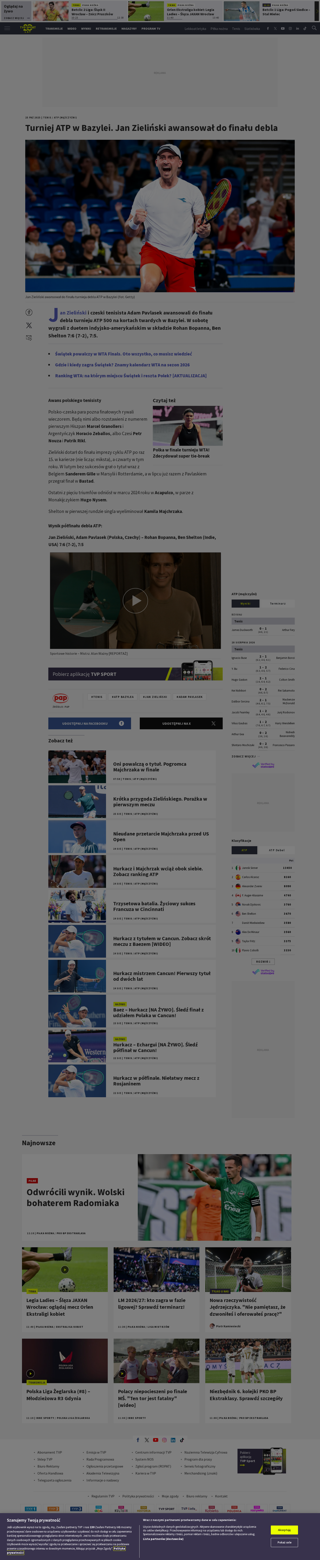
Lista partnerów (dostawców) (163, 1539)
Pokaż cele (284, 1542)
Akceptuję (284, 1530)
